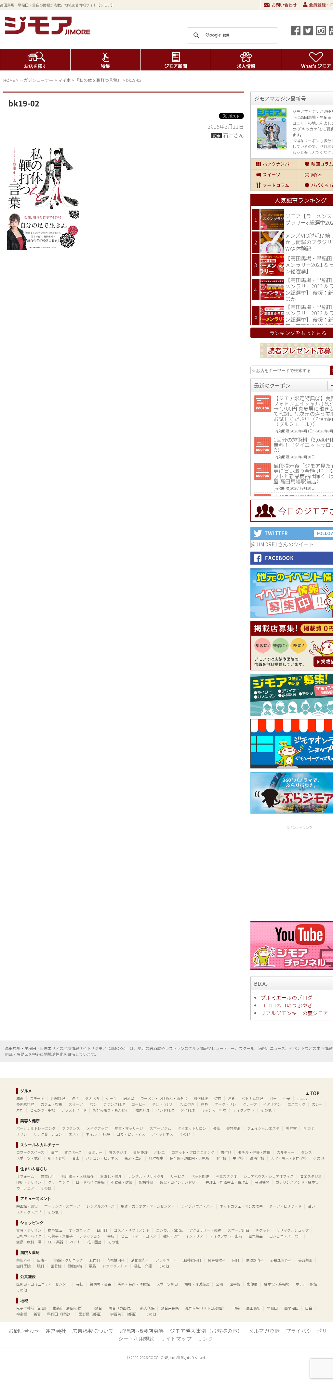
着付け (226, 1152)
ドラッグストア (114, 1265)
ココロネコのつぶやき (286, 1005)
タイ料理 (187, 1110)
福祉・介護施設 (196, 1284)
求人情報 (246, 59)
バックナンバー (275, 164)
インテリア (194, 1236)
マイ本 (64, 80)
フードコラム (275, 185)
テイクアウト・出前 (226, 1236)
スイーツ (275, 174)
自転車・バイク (28, 1236)
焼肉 (217, 1098)
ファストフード (74, 1110)
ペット (75, 1241)
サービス (177, 1176)
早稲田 (272, 1308)
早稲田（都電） (59, 1313)
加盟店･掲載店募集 (142, 1331)
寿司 (19, 1110)
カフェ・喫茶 (51, 1104)
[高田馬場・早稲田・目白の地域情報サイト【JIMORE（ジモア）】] (49, 32)
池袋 (236, 1308)
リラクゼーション (47, 1134)
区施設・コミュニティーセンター (43, 1284)
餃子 (75, 1098)
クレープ (250, 1104)
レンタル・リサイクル (146, 1176)
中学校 (238, 1158)
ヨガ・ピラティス (131, 1134)
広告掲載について (93, 1331)
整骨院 (56, 1265)
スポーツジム (160, 1128)
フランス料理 (114, 1104)
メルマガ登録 (264, 1331)
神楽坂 (21, 1313)
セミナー (95, 1152)
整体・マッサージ (128, 1128)
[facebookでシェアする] (295, 30)
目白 (308, 1308)
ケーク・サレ (225, 1104)
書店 (110, 1236)
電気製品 (255, 1236)
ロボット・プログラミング (192, 1152)
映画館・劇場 (27, 1206)
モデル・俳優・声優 (254, 1152)
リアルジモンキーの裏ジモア (294, 1013)
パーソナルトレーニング (36, 1128)
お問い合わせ (280, 5)
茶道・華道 (133, 1158)
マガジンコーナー (36, 80)
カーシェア (25, 1187)
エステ (74, 1134)
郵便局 (252, 1284)
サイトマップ (176, 1338)
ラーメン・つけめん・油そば (163, 1098)
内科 (235, 1260)
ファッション (90, 1236)
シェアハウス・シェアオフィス (269, 1176)
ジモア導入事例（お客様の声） (206, 1331)
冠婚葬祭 (146, 1182)
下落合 (96, 1308)
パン (93, 1104)
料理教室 (156, 1158)
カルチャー (286, 1152)
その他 (266, 1110)
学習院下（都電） (124, 1313)
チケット (263, 1230)
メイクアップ (97, 1128)
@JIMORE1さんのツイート (282, 544)
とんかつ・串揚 (42, 1110)
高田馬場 (253, 1308)
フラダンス (71, 1128)
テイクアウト (243, 1110)
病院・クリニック (68, 1260)
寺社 (79, 1284)
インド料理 (165, 1110)
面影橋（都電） (91, 1313)
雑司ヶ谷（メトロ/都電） (205, 1308)
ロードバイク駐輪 (90, 1182)
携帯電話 (55, 1230)
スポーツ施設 (167, 1284)
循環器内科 (255, 1260)
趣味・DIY (171, 1236)
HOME (9, 80)
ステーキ (37, 1098)
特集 (105, 59)
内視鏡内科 (116, 1260)
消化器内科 (140, 1260)
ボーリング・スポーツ (62, 1206)
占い (311, 1206)
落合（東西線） (121, 1308)
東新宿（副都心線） (69, 1308)
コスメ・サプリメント (132, 1230)
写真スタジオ (226, 1176)
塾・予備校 (57, 1158)
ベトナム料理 (252, 1098)
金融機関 (262, 1182)
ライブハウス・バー (197, 1206)
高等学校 (257, 1158)
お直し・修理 (111, 1176)
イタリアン (272, 1104)
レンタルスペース (100, 1206)
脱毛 (216, 1128)
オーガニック (79, 1230)
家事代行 (48, 1176)
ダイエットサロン (192, 1128)
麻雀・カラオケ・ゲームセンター (148, 1206)
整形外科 (23, 1260)
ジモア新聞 (176, 59)
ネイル (91, 1134)
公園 (219, 1284)
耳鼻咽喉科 (217, 1260)
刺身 (204, 1104)
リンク (205, 1338)
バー (273, 1098)
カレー (317, 1104)
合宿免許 (140, 1152)
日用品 (102, 1230)
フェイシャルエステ (263, 1128)
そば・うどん (163, 1104)
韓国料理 (142, 1110)
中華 (286, 1098)
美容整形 (233, 1128)
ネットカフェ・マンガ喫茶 (241, 1206)
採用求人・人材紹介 (77, 1176)
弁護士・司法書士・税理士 (227, 1182)
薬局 (92, 1265)
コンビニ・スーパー (285, 1236)
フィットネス (162, 1134)
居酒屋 (128, 1098)
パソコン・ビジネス (102, 1158)
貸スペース (73, 1152)
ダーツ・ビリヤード (285, 1206)
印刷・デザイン (28, 1182)
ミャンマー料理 (213, 1110)
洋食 (231, 1098)
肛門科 (94, 1260)
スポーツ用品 (238, 1230)
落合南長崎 (170, 1308)
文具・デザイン (28, 1230)
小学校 (221, 1158)
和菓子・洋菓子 (60, 1236)
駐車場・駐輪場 (276, 1284)
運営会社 (56, 1331)
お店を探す (35, 59)
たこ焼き (187, 1104)
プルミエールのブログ (286, 997)
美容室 (291, 1128)
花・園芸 (94, 1241)
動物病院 (75, 1265)
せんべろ (92, 1098)
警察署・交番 (100, 1284)
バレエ (159, 1152)
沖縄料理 (58, 1098)
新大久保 (147, 1308)
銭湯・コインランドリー (179, 1182)
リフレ (21, 1134)
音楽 (75, 1158)
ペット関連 (200, 1176)
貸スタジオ (118, 1152)
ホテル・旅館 (306, 1284)
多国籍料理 (25, 1104)
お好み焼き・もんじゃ (111, 1110)
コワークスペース (30, 1152)
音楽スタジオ (311, 1176)
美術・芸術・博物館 (134, 1284)
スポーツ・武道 (28, 1158)
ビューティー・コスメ (138, 1236)
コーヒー (138, 1104)
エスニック (296, 1104)
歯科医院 (23, 1265)
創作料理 (200, 1098)
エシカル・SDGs (169, 1230)
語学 (54, 1152)
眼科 (40, 1265)
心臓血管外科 (281, 1260)
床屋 (106, 1134)
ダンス (306, 1152)
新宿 (37, 1313)
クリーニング (58, 1182)
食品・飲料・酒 (28, 1241)
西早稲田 (291, 1308)
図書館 (235, 1284)
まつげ (308, 1128)
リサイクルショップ (292, 1230)
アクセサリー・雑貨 (205, 1230)
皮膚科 (42, 1260)
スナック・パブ (28, 1212)
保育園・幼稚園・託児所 (189, 1158)
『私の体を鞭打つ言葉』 (98, 80)
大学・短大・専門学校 (289, 1158)
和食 (19, 1098)
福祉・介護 (143, 1265)
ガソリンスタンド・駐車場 (297, 1182)
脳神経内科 (192, 1260)
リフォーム (25, 1176)
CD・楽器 (55, 1241)
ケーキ (111, 1098)
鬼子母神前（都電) (31, 1308)
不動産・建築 (121, 1182)
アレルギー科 (166, 1260)
